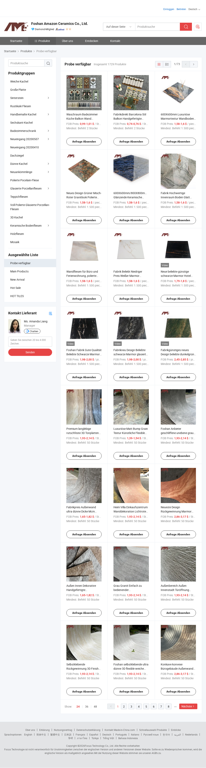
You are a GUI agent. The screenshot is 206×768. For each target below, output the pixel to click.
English (28, 734)
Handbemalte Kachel (23, 114)
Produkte (44, 41)
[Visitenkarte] (50, 313)
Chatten (34, 331)
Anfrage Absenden (84, 141)
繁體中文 (55, 734)
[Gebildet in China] (30, 8)
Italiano (135, 734)
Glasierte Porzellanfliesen (26, 188)
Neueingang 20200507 (24, 139)
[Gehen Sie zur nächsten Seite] (194, 64)
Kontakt (115, 41)
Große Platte (18, 90)
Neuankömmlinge (21, 172)
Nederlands (191, 734)
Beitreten (181, 9)
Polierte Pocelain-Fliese (24, 180)
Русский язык (151, 734)
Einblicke (176, 729)
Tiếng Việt (108, 738)
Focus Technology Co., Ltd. (99, 745)
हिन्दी (70, 738)
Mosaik (14, 242)
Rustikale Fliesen (20, 106)
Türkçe (95, 738)
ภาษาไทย (82, 738)
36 (86, 706)
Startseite (16, 41)
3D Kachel (16, 217)
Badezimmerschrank (23, 131)
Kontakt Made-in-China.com (120, 729)
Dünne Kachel (18, 164)
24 (78, 706)
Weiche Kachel (19, 81)
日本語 (67, 734)
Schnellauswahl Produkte (153, 729)
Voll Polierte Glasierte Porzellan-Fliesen (30, 207)
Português (121, 734)
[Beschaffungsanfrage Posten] (198, 27)
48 (95, 706)
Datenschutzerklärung (88, 729)
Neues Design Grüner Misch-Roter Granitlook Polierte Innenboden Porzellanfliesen (84, 197)
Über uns (67, 41)
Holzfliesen (17, 234)
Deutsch (106, 734)
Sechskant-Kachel (21, 122)
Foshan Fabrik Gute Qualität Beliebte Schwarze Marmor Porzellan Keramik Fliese (84, 354)
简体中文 (41, 734)
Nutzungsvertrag (63, 729)
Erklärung (44, 729)
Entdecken (91, 41)
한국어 (166, 734)
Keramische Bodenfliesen (26, 225)
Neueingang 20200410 (24, 147)
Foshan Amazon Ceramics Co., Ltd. (59, 23)
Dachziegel (17, 155)
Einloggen (168, 9)
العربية (177, 734)
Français (80, 734)
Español (93, 734)
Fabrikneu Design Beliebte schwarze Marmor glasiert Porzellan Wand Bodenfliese (130, 354)
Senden (30, 352)
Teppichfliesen (19, 197)
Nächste (186, 706)
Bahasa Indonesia (128, 738)
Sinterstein (17, 98)
